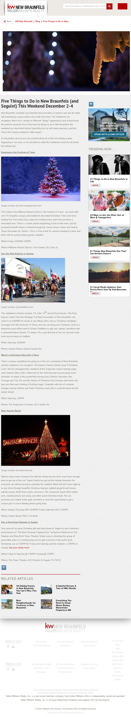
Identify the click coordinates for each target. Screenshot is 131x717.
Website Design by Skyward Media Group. (65, 713)
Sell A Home (117, 664)
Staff (117, 649)
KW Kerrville (65, 645)
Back (9, 21)
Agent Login (117, 656)
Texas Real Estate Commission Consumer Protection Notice (65, 692)
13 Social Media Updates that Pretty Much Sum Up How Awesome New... (108, 289)
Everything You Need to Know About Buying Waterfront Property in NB (63, 605)
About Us (118, 668)
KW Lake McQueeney (65, 664)
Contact (117, 679)
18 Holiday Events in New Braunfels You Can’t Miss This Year (26, 589)
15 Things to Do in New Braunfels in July (108, 180)
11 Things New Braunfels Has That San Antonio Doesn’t (108, 252)
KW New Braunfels (65, 668)
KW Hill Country (65, 672)
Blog (37, 21)
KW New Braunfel (23, 21)
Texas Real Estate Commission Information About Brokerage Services (65, 689)
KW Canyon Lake (41, 668)
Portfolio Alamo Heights (41, 664)
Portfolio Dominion (65, 642)
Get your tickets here (19, 547)
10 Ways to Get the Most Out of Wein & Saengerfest (107, 216)
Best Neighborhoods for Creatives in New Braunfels (26, 604)
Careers (117, 672)
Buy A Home (117, 652)
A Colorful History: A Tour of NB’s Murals (66, 587)
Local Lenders (89, 645)
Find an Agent (117, 641)
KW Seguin (41, 672)
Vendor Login (117, 660)
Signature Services (89, 642)
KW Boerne (41, 642)
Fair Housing (117, 676)
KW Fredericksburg (41, 645)
